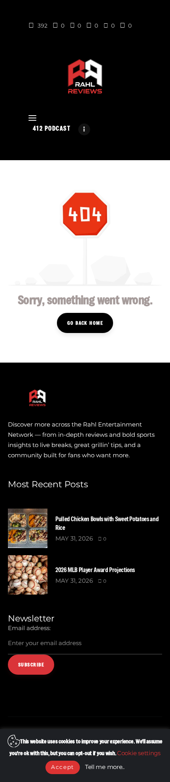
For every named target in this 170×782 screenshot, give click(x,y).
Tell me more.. (105, 767)
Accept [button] (62, 767)
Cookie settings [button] (139, 753)
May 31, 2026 (74, 538)
